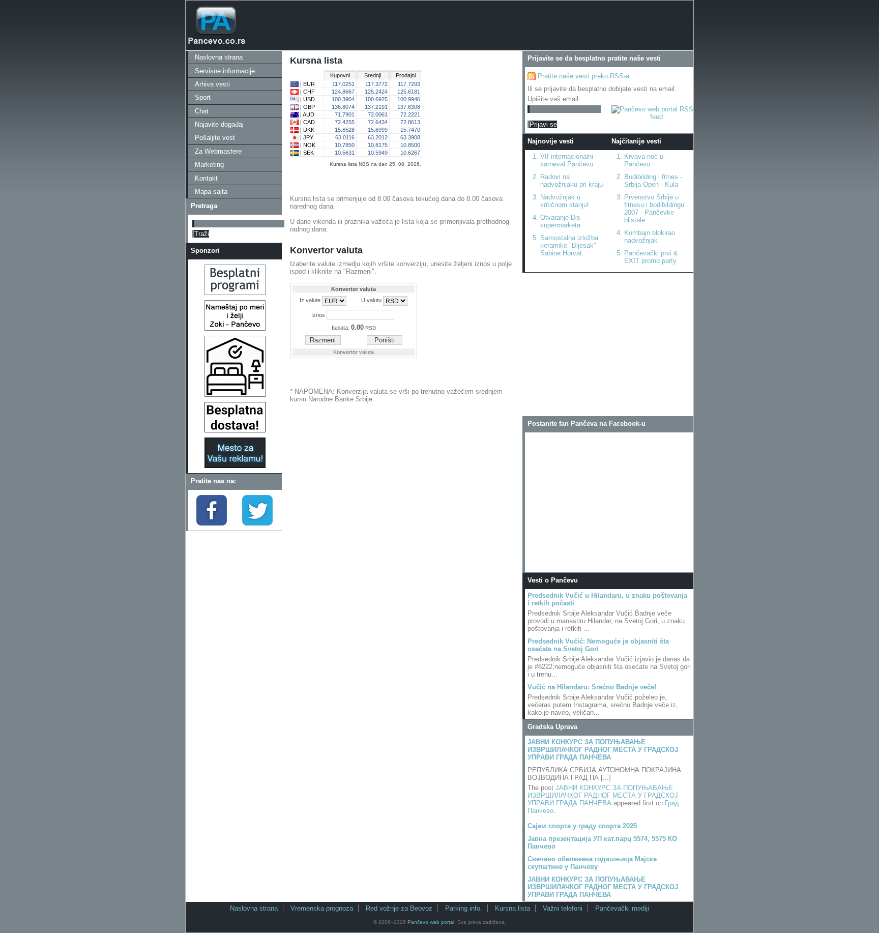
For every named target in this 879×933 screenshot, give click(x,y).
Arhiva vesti (212, 84)
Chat (202, 111)
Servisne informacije (225, 71)
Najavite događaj (219, 124)
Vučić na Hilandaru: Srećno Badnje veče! (592, 687)
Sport (203, 97)
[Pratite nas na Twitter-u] (257, 523)
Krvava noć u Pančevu (643, 160)
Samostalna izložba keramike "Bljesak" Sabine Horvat (569, 245)
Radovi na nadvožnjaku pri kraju (571, 180)
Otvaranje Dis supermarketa (560, 221)
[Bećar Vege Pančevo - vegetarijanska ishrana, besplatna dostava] (235, 430)
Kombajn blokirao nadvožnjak (649, 236)
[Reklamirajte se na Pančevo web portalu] (235, 466)
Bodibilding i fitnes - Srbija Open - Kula (653, 180)
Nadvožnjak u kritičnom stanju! (564, 201)
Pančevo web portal (430, 922)
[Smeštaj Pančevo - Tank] (235, 394)
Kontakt (206, 178)
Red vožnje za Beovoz (399, 908)
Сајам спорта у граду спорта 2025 (582, 826)
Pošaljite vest (215, 137)
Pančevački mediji (622, 908)
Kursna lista (512, 908)
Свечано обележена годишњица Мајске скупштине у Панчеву (592, 862)
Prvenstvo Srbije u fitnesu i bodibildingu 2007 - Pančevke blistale (654, 208)
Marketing (209, 164)
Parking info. (463, 908)
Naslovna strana (219, 57)
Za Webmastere (218, 151)
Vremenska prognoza (321, 908)
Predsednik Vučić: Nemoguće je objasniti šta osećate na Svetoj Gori (598, 645)
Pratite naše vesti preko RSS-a (583, 76)
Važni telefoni (562, 908)
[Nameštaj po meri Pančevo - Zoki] (235, 328)
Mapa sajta (211, 191)
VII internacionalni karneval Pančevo (566, 160)
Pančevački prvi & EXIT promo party (651, 257)
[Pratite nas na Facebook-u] (211, 523)
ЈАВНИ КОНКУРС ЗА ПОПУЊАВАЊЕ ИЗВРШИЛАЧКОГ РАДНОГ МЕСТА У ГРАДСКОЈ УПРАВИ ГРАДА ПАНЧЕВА (603, 749)
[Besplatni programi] (235, 293)
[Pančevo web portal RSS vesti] (652, 117)
